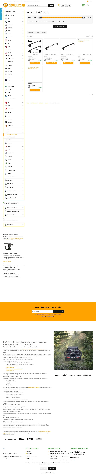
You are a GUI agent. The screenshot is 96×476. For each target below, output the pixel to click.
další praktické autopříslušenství (14, 369)
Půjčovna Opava (7, 261)
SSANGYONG (11, 153)
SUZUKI (9, 159)
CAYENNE (8, 129)
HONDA (9, 52)
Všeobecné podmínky (8, 1)
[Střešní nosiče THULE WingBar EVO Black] (35, 73)
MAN (9, 92)
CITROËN (10, 27)
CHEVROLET (11, 58)
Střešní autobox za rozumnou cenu (58, 451)
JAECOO (10, 71)
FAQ (22, 1)
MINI (9, 105)
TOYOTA (10, 166)
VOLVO (9, 173)
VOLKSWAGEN (11, 170)
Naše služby (16, 1)
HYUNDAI (10, 55)
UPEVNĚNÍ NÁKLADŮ (12, 194)
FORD (9, 50)
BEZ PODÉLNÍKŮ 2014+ (12, 134)
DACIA (9, 34)
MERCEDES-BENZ (12, 99)
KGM (9, 80)
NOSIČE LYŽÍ (10, 187)
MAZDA (9, 95)
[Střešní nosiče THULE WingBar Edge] (51, 46)
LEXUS (9, 89)
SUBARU (10, 156)
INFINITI (10, 65)
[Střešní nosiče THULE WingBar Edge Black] (68, 46)
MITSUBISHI (10, 109)
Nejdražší (44, 32)
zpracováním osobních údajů (45, 314)
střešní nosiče (24, 349)
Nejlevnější (37, 32)
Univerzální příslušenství (13, 211)
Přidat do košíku (35, 63)
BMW (9, 21)
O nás (28, 458)
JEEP (9, 77)
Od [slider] (40, 17)
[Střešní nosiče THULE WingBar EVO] (85, 46)
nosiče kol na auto (39, 349)
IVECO (9, 68)
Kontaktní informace (36, 1)
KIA (8, 83)
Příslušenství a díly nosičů (11, 177)
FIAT (9, 46)
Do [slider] (83, 17)
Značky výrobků (27, 1)
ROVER (9, 146)
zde (56, 464)
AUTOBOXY (10, 180)
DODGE (9, 40)
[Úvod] (14, 5)
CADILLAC (10, 25)
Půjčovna (29, 453)
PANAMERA (8, 139)
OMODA (10, 119)
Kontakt (29, 451)
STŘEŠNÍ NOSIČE (11, 11)
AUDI (9, 18)
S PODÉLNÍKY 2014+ (11, 137)
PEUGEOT (10, 122)
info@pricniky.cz (75, 457)
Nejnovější (30, 32)
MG (8, 102)
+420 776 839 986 (65, 5)
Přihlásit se (58, 311)
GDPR (28, 455)
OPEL (9, 116)
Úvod (28, 103)
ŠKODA (9, 163)
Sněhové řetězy (11, 215)
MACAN (7, 132)
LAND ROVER (11, 86)
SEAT (9, 150)
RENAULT (10, 143)
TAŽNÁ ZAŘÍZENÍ (11, 198)
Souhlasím (52, 468)
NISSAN (9, 112)
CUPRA (9, 30)
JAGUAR (10, 74)
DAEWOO (10, 37)
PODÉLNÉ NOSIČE (11, 191)
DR (8, 43)
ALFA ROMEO (11, 15)
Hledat (51, 5)
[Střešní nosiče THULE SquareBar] (35, 46)
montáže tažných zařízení (45, 431)
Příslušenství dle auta (12, 207)
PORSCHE (10, 125)
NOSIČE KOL (10, 183)
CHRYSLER (10, 61)
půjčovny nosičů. (7, 433)
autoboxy (31, 349)
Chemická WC (10, 224)
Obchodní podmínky (32, 457)
